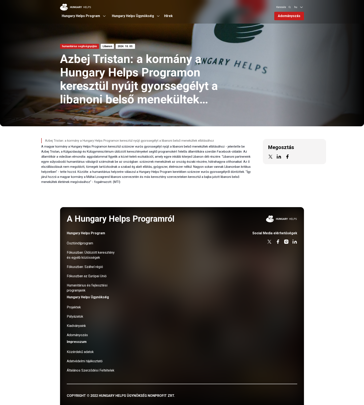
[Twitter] (270, 156)
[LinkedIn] (278, 156)
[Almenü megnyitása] (301, 7)
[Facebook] (287, 156)
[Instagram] (286, 241)
